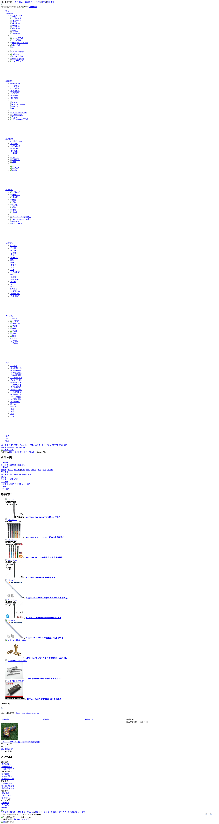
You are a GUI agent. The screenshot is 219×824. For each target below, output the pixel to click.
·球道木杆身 (15, 88)
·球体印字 (14, 258)
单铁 (14, 202)
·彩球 (12, 255)
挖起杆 (15, 205)
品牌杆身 (9, 81)
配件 (7, 489)
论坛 (44, 2)
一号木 (3, 470)
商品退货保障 (6, 783)
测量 (7, 441)
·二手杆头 (14, 341)
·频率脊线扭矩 (16, 373)
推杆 (14, 207)
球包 (12, 260)
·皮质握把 (14, 148)
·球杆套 (13, 282)
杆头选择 (9, 13)
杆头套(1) (89, 719)
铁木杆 (15, 197)
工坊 (7, 363)
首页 (7, 11)
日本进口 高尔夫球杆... (17, 681)
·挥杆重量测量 (16, 370)
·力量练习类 (15, 294)
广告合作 (5, 805)
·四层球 (13, 248)
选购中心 (28, 2)
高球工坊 (21, 812)
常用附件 (9, 243)
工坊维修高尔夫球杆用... (17, 661)
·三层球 (13, 250)
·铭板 (12, 411)
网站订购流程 (6, 767)
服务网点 (54, 812)
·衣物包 (13, 265)
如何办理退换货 (7, 786)
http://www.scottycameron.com (27, 713)
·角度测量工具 (16, 368)
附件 (12, 274)
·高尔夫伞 (14, 277)
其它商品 (13, 338)
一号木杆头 (16, 18)
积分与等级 (6, 798)
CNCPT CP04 (57, 445)
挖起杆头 (16, 28)
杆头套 (32, 452)
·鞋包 (12, 270)
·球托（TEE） (15, 279)
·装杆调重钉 (15, 402)
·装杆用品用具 (16, 380)
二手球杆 (13, 318)
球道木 (10, 470)
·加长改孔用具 (16, 390)
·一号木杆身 (15, 86)
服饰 (29, 474)
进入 (16, 2)
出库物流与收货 (7, 769)
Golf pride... (12, 540)
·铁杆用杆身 (15, 93)
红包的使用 (6, 795)
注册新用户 (6, 764)
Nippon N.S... (13, 580)
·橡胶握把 (14, 144)
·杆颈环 (13, 406)
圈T (65, 445)
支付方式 (5, 774)
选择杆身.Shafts (16, 84)
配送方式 (62, 812)
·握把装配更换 (16, 382)
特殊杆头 (16, 33)
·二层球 (13, 253)
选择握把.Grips (16, 141)
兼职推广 (5, 807)
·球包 (12, 262)
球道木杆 (16, 195)
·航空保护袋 (15, 272)
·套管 (12, 414)
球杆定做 (4, 479)
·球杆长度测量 (16, 397)
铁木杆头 (16, 23)
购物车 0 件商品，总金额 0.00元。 (14, 447)
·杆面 (12, 416)
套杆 (14, 210)
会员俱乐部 (72, 812)
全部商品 (5, 719)
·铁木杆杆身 (15, 91)
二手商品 (9, 316)
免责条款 (4, 812)
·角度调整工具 (16, 394)
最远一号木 (46, 445)
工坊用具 (13, 366)
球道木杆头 (16, 21)
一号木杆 (16, 192)
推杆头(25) (47, 719)
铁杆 (14, 200)
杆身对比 (50, 2)
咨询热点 (30, 812)
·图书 (12, 284)
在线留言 (81, 812)
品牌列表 (37, 2)
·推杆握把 (14, 151)
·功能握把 (14, 153)
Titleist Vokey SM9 (27, 445)
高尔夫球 (13, 246)
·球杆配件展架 (16, 399)
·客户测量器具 (16, 387)
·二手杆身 (14, 343)
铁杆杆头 (16, 26)
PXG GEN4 (13, 445)
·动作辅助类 (15, 291)
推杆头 (15, 31)
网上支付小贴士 (7, 779)
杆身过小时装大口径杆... (17, 640)
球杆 (3, 489)
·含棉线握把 (15, 146)
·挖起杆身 (14, 96)
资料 (28, 484)
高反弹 (37, 445)
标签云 (46, 812)
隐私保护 (13, 812)
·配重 (12, 409)
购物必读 (5, 793)
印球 (11, 479)
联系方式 (38, 812)
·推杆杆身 (14, 98)
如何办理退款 (6, 776)
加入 (21, 2)
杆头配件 (4, 465)
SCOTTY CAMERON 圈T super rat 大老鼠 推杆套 (20, 742)
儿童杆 (15, 212)
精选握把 (9, 139)
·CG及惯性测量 (16, 378)
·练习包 (13, 267)
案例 (7, 438)
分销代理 (5, 803)
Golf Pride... (12, 500)
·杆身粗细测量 (16, 375)
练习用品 (13, 289)
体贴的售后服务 (7, 788)
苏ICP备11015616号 (21, 819)
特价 (7, 436)
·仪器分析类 (15, 296)
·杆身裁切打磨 (16, 385)
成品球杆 (9, 190)
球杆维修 (4, 445)
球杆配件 (13, 404)
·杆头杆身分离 (16, 392)
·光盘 (12, 286)
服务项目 (21, 484)
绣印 (16, 479)
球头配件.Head (16, 16)
